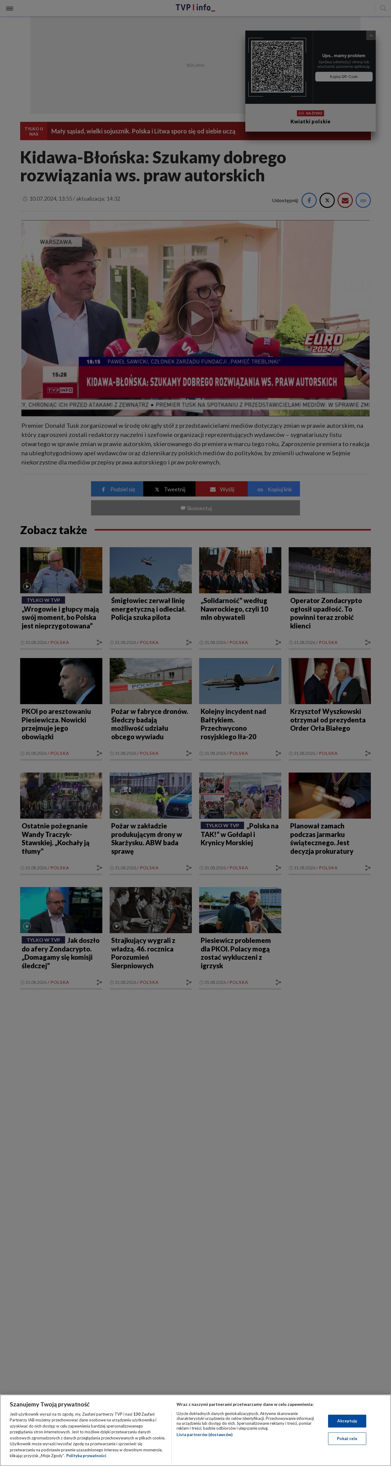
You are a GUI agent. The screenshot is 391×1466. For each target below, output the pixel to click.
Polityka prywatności (86, 1455)
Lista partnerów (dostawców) (204, 1434)
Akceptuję (347, 1420)
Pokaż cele (347, 1438)
